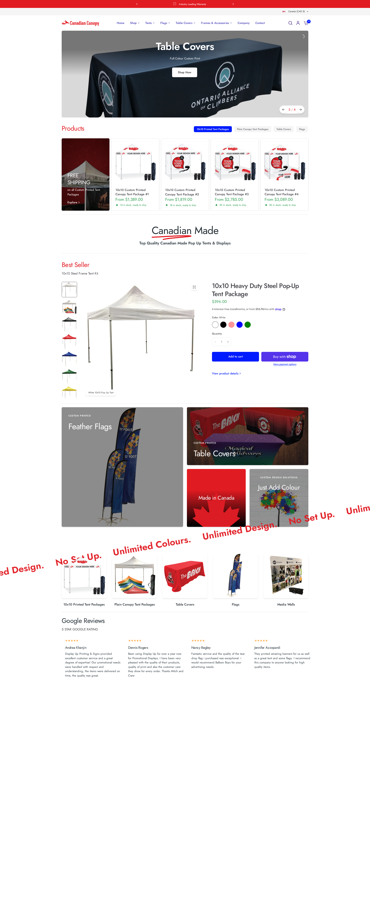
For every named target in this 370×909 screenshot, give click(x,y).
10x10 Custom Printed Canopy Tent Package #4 (282, 192)
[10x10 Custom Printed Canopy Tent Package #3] (234, 162)
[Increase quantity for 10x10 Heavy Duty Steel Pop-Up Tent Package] (228, 342)
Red (231, 325)
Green (248, 325)
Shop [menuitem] (133, 23)
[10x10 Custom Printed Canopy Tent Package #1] (135, 162)
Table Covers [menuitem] (184, 23)
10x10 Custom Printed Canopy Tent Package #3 (232, 192)
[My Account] (298, 23)
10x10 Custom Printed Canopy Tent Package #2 (182, 192)
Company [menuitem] (244, 23)
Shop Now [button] (184, 72)
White (215, 325)
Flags (302, 129)
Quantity (217, 333)
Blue (239, 325)
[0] (305, 23)
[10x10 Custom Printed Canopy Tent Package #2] (185, 162)
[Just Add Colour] (279, 498)
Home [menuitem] (120, 23)
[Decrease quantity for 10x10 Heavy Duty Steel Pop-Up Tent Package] (215, 342)
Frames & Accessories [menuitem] (215, 23)
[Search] (290, 23)
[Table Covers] (247, 436)
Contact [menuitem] (260, 23)
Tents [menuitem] (148, 23)
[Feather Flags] (122, 467)
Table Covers (284, 129)
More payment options (284, 364)
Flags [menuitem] (163, 23)
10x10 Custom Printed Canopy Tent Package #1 (132, 192)
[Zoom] (194, 287)
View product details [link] (225, 373)
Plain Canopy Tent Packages (252, 129)
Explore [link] (72, 202)
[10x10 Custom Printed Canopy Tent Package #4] (284, 162)
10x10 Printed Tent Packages (213, 129)
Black (223, 325)
